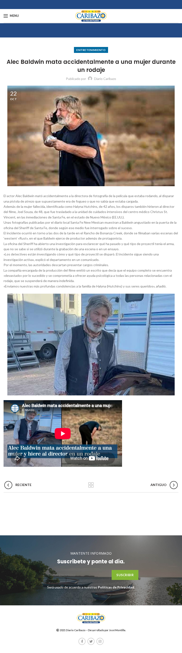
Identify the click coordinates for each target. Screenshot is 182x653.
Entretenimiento (91, 50)
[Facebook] (82, 641)
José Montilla (117, 630)
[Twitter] (91, 641)
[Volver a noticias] (91, 485)
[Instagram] (100, 641)
